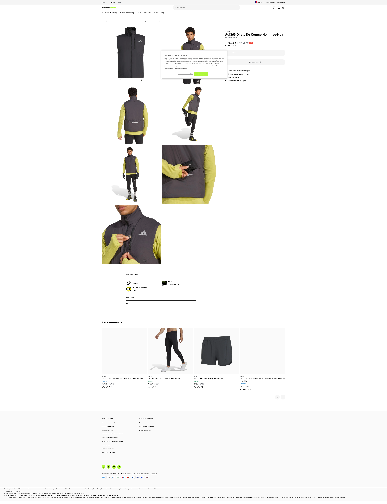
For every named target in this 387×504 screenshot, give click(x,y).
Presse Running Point (145, 430)
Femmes (104, 2)
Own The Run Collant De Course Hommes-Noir (164, 379)
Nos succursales (270, 2)
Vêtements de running (127, 13)
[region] (194, 64)
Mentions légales (126, 473)
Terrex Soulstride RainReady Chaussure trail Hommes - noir (122, 379)
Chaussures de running (109, 13)
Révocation (154, 473)
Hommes (112, 2)
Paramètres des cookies (108, 452)
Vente (156, 13)
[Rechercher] (175, 7)
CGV (133, 473)
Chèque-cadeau (281, 2)
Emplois (141, 422)
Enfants (120, 2)
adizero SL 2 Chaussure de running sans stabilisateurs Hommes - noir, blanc (262, 380)
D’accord (201, 74)
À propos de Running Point (146, 426)
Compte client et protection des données (112, 434)
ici (215, 65)
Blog (162, 13)
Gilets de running (153, 21)
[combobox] (206, 7)
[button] (277, 397)
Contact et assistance (108, 448)
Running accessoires (144, 13)
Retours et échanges (107, 430)
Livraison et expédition (108, 426)
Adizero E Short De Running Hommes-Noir (209, 379)
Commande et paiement (108, 422)
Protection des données (142, 473)
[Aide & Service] (274, 7)
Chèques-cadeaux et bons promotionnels (113, 441)
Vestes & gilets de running (139, 21)
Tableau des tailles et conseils (110, 437)
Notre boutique (106, 445)
